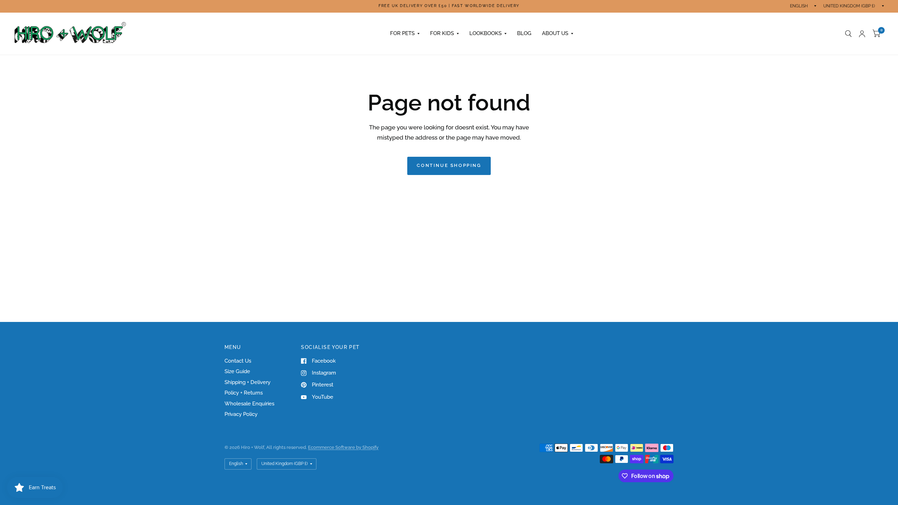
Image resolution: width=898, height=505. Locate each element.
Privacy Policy (240, 414)
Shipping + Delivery (247, 382)
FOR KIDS (442, 33)
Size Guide (237, 371)
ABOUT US (555, 33)
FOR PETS (402, 33)
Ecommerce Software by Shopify (343, 447)
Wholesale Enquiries (249, 403)
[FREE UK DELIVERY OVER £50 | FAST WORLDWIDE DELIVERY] (449, 6)
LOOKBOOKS (485, 33)
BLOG (524, 33)
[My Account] (862, 34)
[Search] (848, 34)
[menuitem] (405, 34)
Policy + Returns (243, 393)
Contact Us (237, 361)
